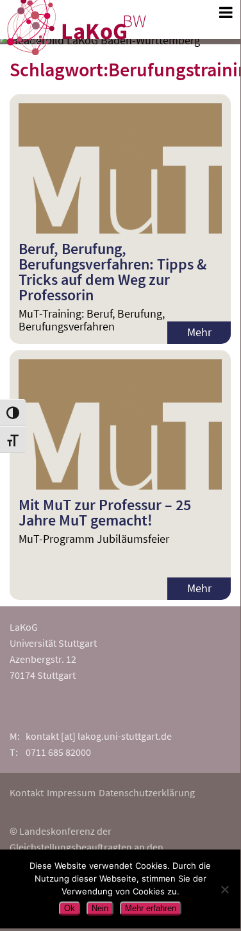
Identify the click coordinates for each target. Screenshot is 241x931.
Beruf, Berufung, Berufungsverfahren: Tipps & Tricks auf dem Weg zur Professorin (112, 272)
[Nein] (224, 889)
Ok (69, 908)
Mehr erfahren (150, 908)
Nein (100, 908)
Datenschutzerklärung (147, 792)
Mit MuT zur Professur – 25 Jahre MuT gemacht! (105, 512)
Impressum (71, 792)
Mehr (199, 332)
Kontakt (27, 792)
